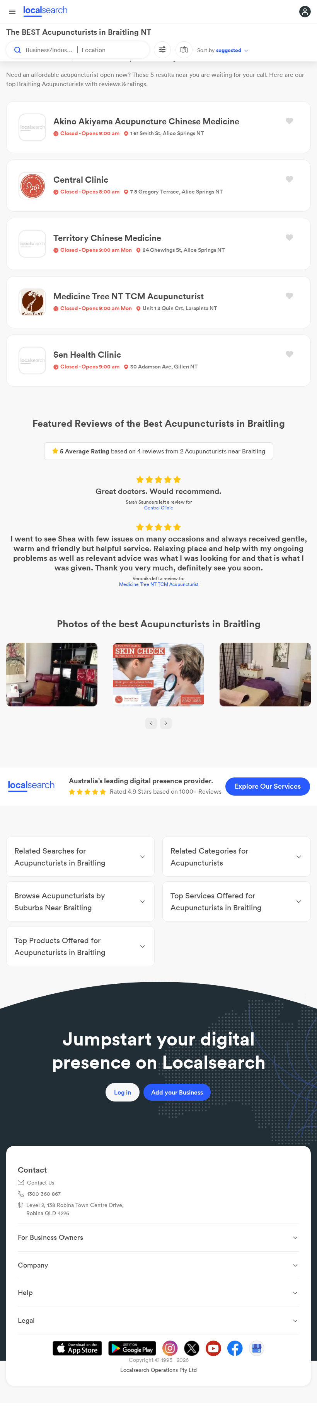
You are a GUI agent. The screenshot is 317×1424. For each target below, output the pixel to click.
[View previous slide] (151, 723)
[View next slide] (166, 723)
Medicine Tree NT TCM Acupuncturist (158, 584)
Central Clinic (158, 508)
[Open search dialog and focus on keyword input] (14, 50)
